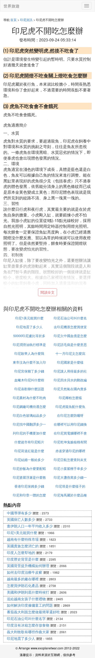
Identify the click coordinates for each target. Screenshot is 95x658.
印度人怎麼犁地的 (21, 552)
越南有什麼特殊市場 (23, 539)
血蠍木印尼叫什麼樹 (29, 380)
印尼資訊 (26, 19)
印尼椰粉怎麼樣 (70, 397)
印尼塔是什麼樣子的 (70, 486)
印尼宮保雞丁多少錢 (29, 371)
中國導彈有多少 (19, 512)
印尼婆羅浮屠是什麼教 (29, 477)
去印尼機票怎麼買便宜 (70, 326)
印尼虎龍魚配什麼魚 (70, 406)
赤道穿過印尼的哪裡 (70, 450)
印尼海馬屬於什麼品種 (70, 495)
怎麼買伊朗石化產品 (23, 585)
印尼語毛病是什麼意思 (70, 344)
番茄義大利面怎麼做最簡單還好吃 (33, 611)
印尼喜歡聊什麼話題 (29, 388)
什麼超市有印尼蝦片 (29, 442)
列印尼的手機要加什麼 (29, 433)
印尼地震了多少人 (29, 326)
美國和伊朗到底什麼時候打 (28, 592)
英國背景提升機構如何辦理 (28, 565)
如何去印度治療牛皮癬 (24, 572)
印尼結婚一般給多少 (29, 459)
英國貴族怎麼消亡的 (23, 545)
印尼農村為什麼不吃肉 (29, 397)
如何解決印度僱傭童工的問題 (30, 605)
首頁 (13, 19)
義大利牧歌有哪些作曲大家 (28, 631)
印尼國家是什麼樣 (70, 362)
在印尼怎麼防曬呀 (70, 415)
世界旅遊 (11, 6)
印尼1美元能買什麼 (29, 318)
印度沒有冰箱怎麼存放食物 (28, 625)
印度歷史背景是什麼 (23, 559)
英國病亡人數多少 (21, 519)
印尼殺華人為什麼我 (29, 353)
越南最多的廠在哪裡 (23, 578)
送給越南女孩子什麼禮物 (26, 598)
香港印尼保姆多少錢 (29, 486)
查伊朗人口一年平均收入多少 (30, 526)
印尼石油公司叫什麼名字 (26, 618)
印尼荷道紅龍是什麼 (29, 450)
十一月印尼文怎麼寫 (70, 353)
